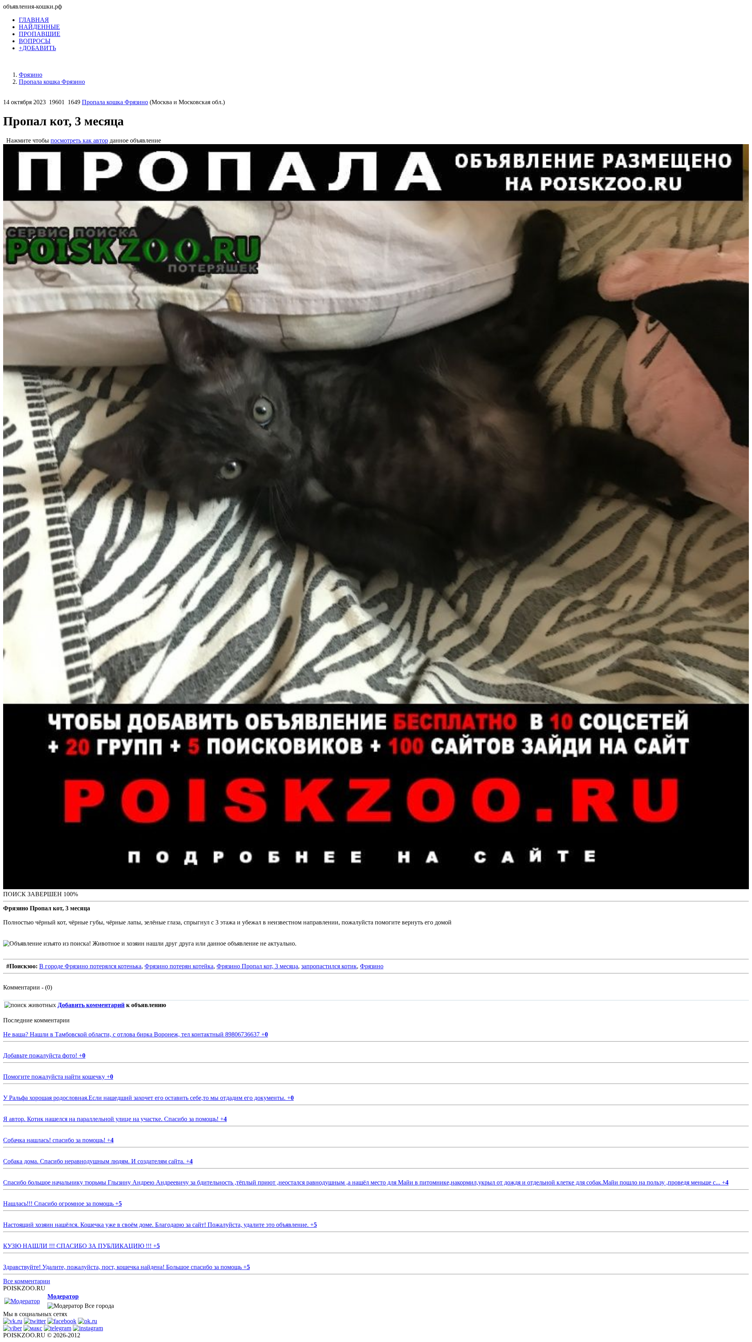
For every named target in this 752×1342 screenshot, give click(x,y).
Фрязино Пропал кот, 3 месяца (257, 966)
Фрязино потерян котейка (179, 966)
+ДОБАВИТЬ (37, 48)
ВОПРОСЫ (35, 41)
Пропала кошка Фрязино (115, 102)
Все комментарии (26, 1281)
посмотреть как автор (79, 140)
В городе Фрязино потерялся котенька (90, 966)
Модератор (63, 1296)
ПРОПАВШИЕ (39, 34)
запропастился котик (329, 966)
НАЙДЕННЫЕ (39, 27)
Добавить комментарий (91, 1005)
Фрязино (371, 966)
